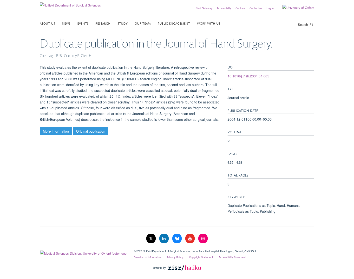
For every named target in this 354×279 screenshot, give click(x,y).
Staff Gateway (204, 8)
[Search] (311, 24)
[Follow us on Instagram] (203, 238)
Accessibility (224, 8)
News (66, 23)
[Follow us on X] (151, 238)
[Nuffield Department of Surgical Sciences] (70, 3)
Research (103, 23)
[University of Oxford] (294, 8)
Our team (143, 23)
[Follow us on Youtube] (190, 238)
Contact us (255, 8)
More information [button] (56, 131)
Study (123, 23)
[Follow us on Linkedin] (164, 238)
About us (47, 23)
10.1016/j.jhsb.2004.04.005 (248, 76)
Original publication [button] (90, 131)
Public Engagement (174, 23)
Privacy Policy (175, 257)
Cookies (240, 8)
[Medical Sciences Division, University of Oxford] (83, 252)
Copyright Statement (201, 257)
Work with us (208, 23)
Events (82, 23)
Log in (270, 8)
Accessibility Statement (232, 257)
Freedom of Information (147, 257)
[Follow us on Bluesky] (177, 238)
